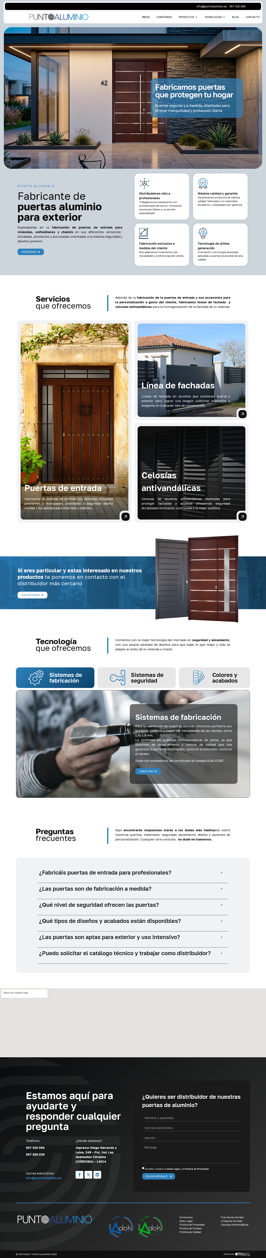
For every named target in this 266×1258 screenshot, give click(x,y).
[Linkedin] (97, 1175)
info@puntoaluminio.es (43, 1178)
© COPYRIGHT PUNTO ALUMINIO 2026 (36, 1254)
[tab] (55, 677)
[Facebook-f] (79, 1175)
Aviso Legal (173, 1169)
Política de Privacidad (197, 1169)
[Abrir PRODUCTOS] (196, 17)
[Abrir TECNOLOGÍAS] (224, 17)
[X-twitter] (88, 1175)
